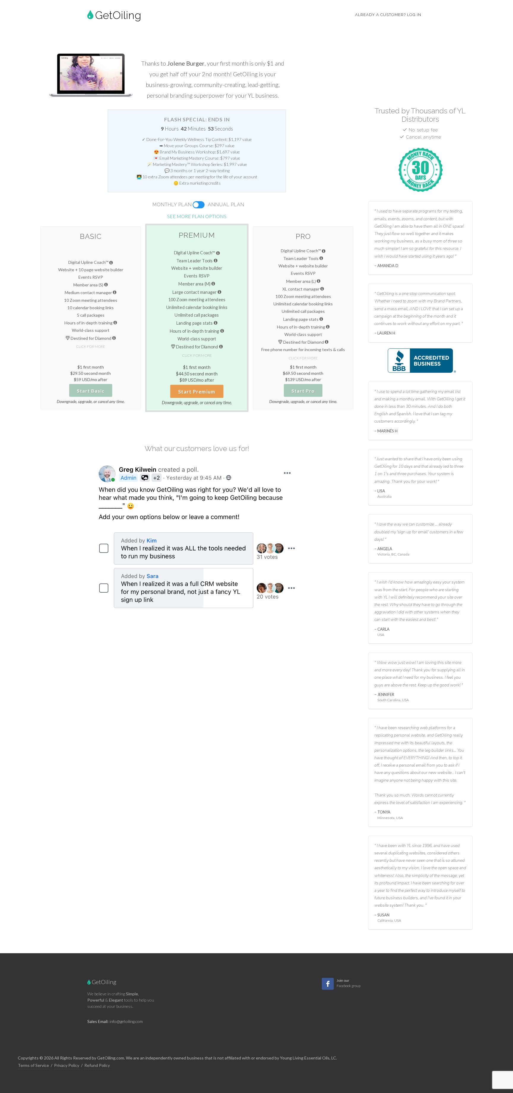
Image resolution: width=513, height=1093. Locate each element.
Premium (197, 235)
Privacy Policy (66, 1065)
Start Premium (197, 392)
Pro (303, 236)
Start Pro (303, 391)
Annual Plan (226, 204)
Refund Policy (97, 1065)
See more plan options (197, 216)
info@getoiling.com (126, 1021)
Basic (91, 236)
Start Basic (90, 391)
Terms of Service (33, 1065)
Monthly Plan (172, 204)
